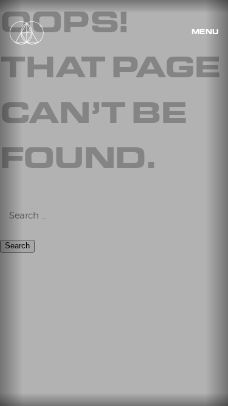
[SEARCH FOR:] (114, 216)
